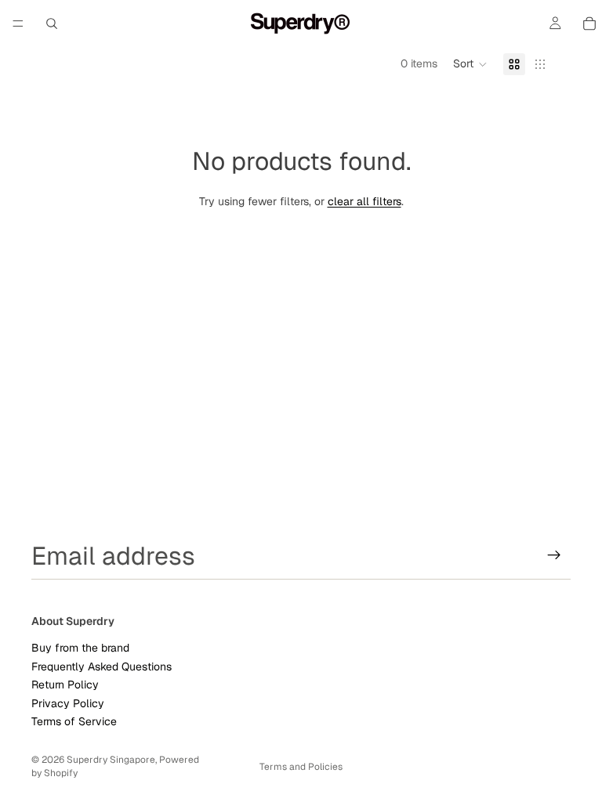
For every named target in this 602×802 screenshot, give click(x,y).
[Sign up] (554, 555)
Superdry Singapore (111, 759)
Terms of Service (74, 720)
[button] (470, 64)
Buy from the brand (80, 648)
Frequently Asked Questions (101, 666)
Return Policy (65, 684)
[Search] (51, 23)
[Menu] (18, 23)
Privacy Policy (67, 702)
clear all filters (364, 201)
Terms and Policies (301, 766)
